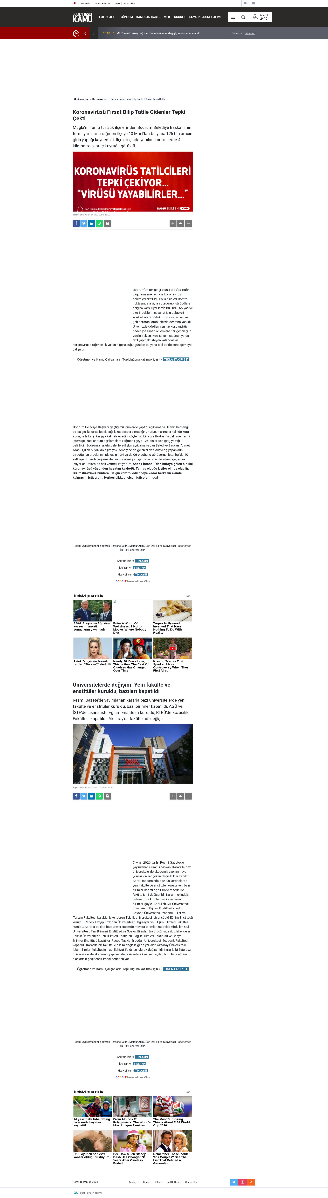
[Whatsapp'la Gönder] (99, 223)
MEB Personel (175, 17)
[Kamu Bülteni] (82, 17)
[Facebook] (76, 223)
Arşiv (117, 3)
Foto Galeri (108, 17)
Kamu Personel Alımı (205, 17)
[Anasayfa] (75, 3)
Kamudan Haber (148, 17)
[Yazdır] (107, 223)
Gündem (127, 17)
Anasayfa (133, 1182)
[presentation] (85, 33)
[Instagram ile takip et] (242, 1182)
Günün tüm (243, 33)
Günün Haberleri (103, 3)
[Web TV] (245, 3)
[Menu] (233, 17)
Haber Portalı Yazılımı (90, 1193)
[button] (173, 223)
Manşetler (86, 3)
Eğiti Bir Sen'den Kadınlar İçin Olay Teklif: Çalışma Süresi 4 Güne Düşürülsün (161, 33)
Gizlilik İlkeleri (174, 1182)
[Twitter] (83, 223)
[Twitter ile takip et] (234, 1182)
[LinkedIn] (91, 223)
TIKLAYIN (142, 561)
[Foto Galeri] (253, 3)
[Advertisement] (164, 68)
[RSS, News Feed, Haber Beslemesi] (251, 1182)
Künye (146, 1182)
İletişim (158, 1182)
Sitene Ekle (129, 3)
